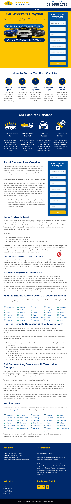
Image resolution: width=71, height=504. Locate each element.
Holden (22, 315)
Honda (22, 317)
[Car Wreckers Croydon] (16, 3)
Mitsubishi (36, 320)
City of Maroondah (18, 410)
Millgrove (62, 423)
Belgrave (36, 420)
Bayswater (9, 415)
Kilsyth (8, 423)
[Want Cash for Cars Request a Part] (58, 23)
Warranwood (24, 418)
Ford (21, 310)
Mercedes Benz (38, 317)
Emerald (49, 415)
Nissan (48, 307)
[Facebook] (43, 487)
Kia (34, 310)
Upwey (62, 415)
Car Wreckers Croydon (34, 501)
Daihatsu (22, 307)
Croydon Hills (10, 418)
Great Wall (23, 312)
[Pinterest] (47, 487)
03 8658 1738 (57, 4)
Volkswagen (63, 317)
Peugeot (49, 310)
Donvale (22, 425)
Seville (48, 428)
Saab (48, 317)
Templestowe (37, 415)
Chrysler (9, 315)
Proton (48, 312)
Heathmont (9, 420)
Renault (48, 315)
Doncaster (23, 423)
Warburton (36, 428)
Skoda (48, 320)
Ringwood (9, 428)
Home (5, 486)
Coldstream (36, 425)
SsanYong (63, 307)
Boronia (62, 425)
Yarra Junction (64, 428)
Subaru (62, 310)
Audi (7, 310)
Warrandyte (36, 418)
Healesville (49, 418)
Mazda (35, 315)
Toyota (62, 315)
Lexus (35, 312)
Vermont (22, 415)
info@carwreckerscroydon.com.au (18, 459)
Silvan (48, 431)
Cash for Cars (7, 491)
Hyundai (22, 320)
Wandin (62, 418)
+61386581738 (13, 457)
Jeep (34, 307)
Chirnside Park (37, 423)
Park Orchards (10, 425)
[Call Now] (59, 254)
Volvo (61, 320)
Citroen (8, 317)
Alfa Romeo (10, 307)
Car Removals (7, 488)
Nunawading (24, 428)
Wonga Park (23, 420)
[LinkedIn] (39, 487)
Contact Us (6, 493)
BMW (8, 312)
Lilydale (48, 425)
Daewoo (9, 320)
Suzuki (62, 312)
